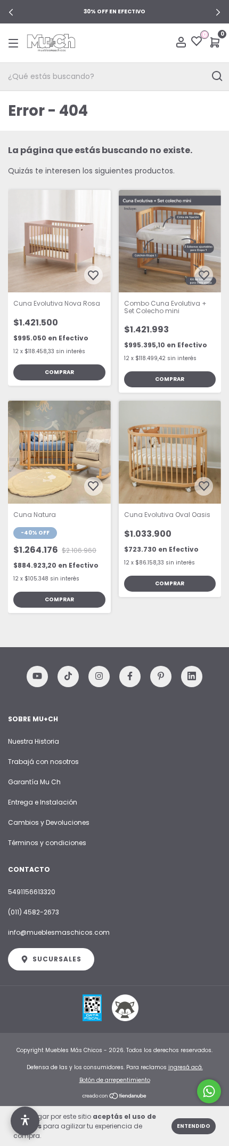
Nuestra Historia (33, 741)
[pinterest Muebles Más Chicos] (160, 676)
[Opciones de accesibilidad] (25, 1121)
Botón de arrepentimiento (114, 1080)
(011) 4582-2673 (33, 912)
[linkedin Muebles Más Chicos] (191, 676)
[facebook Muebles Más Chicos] (130, 676)
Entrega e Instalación (42, 802)
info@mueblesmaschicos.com (59, 932)
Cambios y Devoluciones (48, 822)
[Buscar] (216, 76)
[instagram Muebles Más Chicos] (99, 676)
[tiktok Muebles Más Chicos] (68, 676)
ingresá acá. (185, 1067)
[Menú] (15, 43)
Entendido (193, 1126)
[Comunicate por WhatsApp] (209, 1091)
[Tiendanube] (114, 1097)
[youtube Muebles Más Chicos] (37, 676)
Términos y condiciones (47, 842)
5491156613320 (31, 891)
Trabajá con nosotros (43, 761)
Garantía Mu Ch (34, 781)
